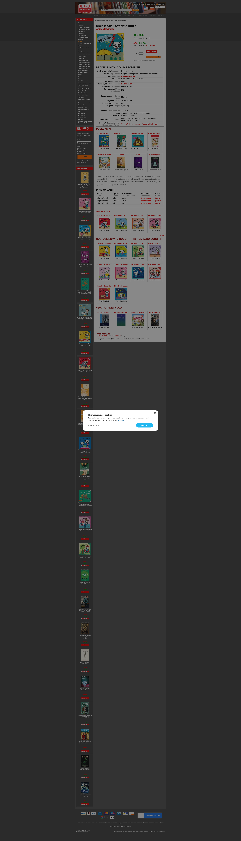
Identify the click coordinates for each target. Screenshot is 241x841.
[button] (94, 425)
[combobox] (155, 413)
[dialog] (120, 420)
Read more (121, 420)
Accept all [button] (144, 425)
